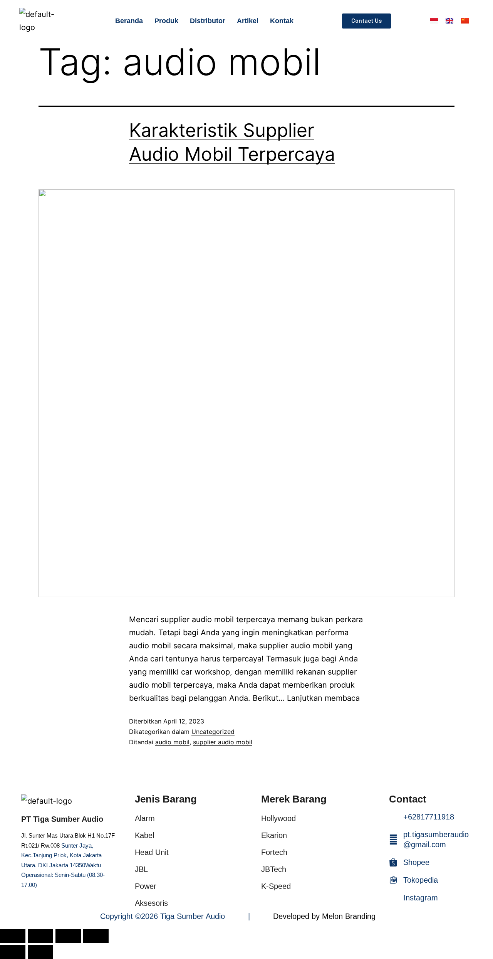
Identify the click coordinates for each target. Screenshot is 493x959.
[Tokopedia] (393, 880)
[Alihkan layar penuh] (40, 936)
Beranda (129, 21)
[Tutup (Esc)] (96, 936)
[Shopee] (393, 862)
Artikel (247, 21)
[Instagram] (393, 897)
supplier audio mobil (222, 742)
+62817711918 (428, 817)
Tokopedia (420, 880)
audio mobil (172, 742)
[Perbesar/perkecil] (12, 936)
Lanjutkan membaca (323, 698)
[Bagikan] (68, 936)
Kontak (281, 21)
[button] (412, 20)
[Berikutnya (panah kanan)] (40, 952)
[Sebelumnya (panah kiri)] (12, 952)
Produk (166, 21)
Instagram (420, 897)
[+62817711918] (393, 817)
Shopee (416, 862)
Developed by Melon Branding (324, 916)
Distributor (207, 21)
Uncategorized (213, 731)
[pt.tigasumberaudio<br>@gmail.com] (393, 839)
